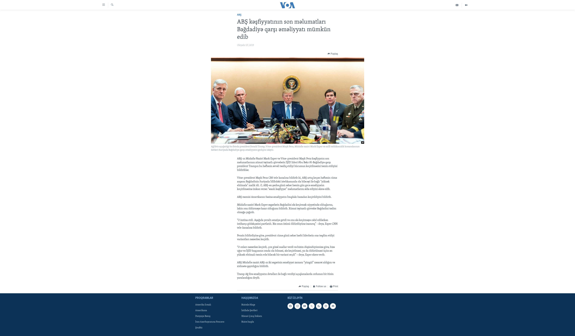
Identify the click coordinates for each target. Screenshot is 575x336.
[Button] (332, 54)
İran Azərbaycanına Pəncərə (209, 322)
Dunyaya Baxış (202, 316)
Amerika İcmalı (203, 305)
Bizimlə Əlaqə (248, 305)
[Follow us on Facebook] (290, 306)
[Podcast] (326, 306)
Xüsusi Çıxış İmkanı (251, 316)
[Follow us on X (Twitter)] (311, 306)
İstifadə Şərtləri (249, 310)
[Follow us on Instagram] (297, 306)
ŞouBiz (198, 328)
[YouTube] (457, 5)
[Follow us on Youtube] (304, 306)
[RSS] (319, 306)
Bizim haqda (247, 322)
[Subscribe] (333, 306)
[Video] (466, 5)
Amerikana (201, 310)
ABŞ (239, 15)
